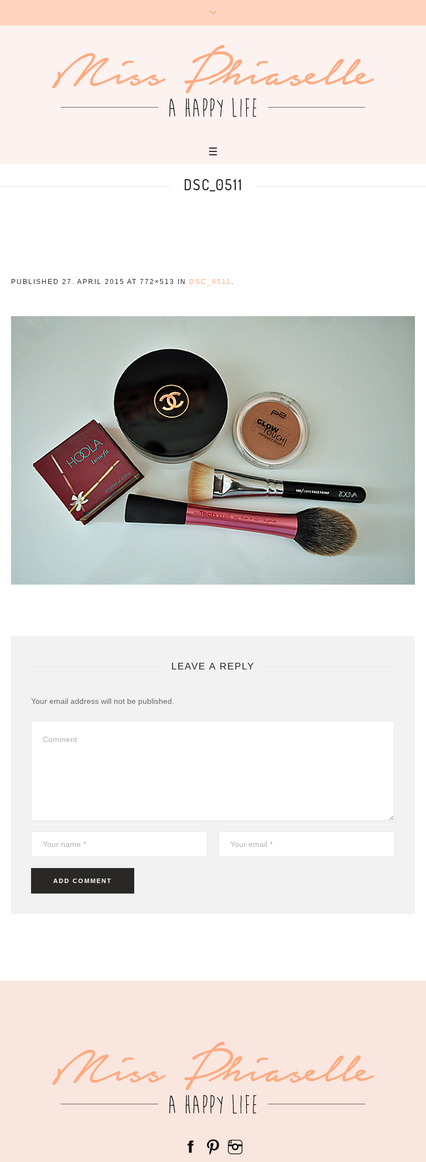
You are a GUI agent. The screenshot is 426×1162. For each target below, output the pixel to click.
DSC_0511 (210, 282)
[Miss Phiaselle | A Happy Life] (213, 81)
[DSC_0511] (213, 450)
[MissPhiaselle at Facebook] (191, 1145)
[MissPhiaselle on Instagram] (235, 1145)
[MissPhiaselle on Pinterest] (213, 1145)
